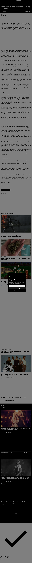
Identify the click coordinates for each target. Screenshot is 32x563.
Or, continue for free (17, 290)
